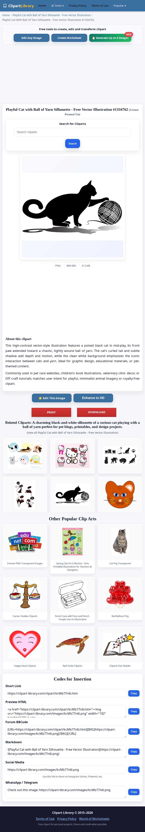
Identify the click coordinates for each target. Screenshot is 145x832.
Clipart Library (63, 813)
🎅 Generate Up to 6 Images (111, 37)
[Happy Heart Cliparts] (25, 644)
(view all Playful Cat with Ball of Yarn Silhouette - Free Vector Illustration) (72, 432)
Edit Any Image (32, 38)
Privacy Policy (77, 5)
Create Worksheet (69, 38)
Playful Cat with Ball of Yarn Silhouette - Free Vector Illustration (52, 15)
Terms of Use (100, 5)
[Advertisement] (72, 74)
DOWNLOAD (96, 412)
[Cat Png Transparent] (120, 541)
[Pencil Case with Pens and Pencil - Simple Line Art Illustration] (72, 594)
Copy (134, 693)
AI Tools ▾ (57, 5)
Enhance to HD (93, 398)
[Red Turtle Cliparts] (72, 644)
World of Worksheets (94, 819)
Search (73, 143)
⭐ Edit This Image (52, 398)
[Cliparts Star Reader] (120, 644)
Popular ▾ (120, 5)
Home (42, 5)
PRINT (51, 412)
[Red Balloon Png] (120, 594)
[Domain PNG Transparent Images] (25, 541)
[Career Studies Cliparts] (25, 594)
